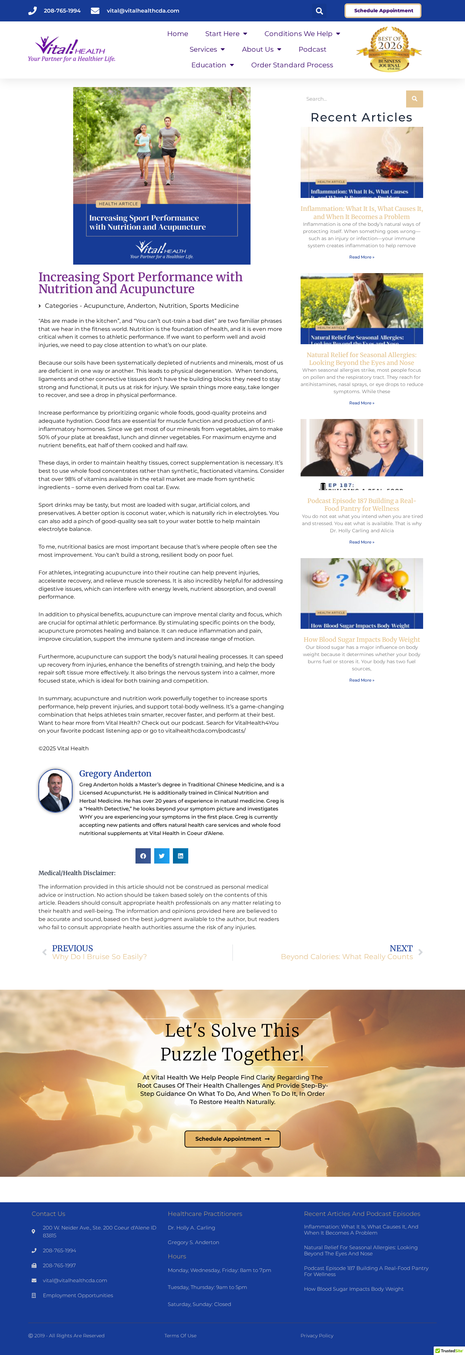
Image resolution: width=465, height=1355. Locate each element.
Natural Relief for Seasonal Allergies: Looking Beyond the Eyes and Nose (362, 359)
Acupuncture (104, 306)
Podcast (312, 49)
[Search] (414, 98)
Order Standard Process (292, 65)
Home (177, 34)
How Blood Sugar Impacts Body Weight (362, 639)
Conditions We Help (298, 34)
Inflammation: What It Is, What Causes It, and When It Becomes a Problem (362, 212)
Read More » (361, 257)
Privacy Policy (317, 1336)
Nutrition (173, 306)
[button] (319, 11)
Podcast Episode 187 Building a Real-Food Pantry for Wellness (361, 505)
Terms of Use (180, 1336)
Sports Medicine (214, 306)
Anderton (141, 306)
